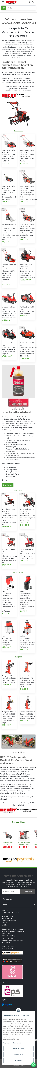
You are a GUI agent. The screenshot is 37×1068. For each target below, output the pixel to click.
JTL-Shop (22, 1065)
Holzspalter (18, 657)
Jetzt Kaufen (7, 485)
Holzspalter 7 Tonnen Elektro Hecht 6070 (27, 677)
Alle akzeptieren (18, 1048)
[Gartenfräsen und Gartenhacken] (18, 114)
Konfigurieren (18, 1054)
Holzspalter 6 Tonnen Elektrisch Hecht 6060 (9, 677)
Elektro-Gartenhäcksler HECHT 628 (25, 592)
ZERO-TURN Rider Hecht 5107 (26, 265)
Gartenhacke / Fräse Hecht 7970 (27, 510)
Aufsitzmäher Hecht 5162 (27, 308)
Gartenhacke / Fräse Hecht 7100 (8, 510)
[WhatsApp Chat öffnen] (33, 1064)
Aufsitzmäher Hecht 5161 (8, 308)
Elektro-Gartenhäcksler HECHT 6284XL (7, 637)
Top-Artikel (18, 822)
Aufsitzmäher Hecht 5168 (8, 344)
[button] (29, 2)
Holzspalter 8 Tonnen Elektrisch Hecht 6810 (9, 713)
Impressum (7, 1043)
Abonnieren (28, 891)
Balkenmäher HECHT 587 (9, 225)
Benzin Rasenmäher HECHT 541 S (27, 151)
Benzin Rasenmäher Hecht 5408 (9, 151)
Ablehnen (18, 1060)
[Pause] (17, 739)
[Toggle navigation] (3, 1)
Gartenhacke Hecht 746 (8, 550)
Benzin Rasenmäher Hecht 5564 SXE (27, 225)
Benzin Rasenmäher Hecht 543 (9, 187)
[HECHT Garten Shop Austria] (11, 2)
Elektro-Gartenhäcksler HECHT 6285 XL (25, 637)
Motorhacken (18, 490)
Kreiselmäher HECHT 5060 (9, 265)
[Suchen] (3, 8)
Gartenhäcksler (18, 572)
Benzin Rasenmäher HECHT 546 (27, 187)
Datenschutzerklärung (9, 882)
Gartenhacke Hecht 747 (26, 550)
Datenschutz (17, 1043)
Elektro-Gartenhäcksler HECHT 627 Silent (7, 592)
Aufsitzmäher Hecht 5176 (27, 344)
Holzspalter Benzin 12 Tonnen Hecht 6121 (27, 713)
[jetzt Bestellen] (18, 381)
